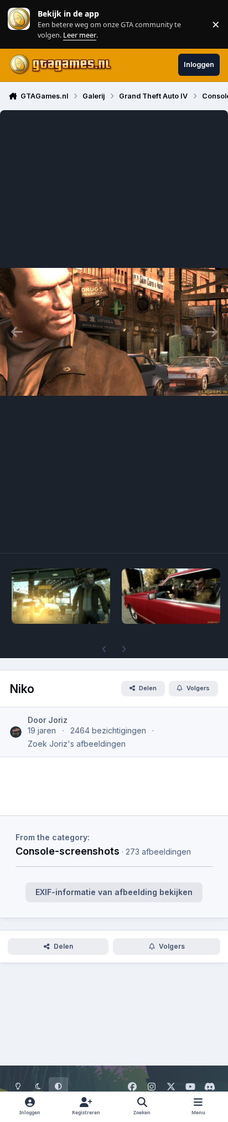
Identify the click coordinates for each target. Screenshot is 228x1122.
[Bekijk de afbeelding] (61, 596)
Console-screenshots (67, 851)
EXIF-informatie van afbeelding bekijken (114, 892)
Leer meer (19, 24)
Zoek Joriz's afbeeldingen (77, 743)
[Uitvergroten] (114, 331)
